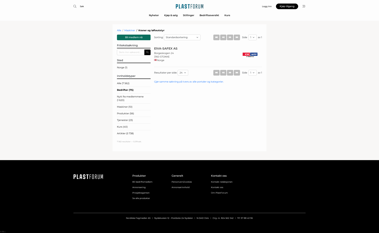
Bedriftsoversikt (209, 15)
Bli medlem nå (134, 37)
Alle (119, 30)
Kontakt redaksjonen (221, 182)
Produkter (125, 113)
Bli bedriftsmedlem (142, 182)
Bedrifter (125, 90)
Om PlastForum (219, 192)
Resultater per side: (166, 72)
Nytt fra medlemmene (130, 98)
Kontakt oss (217, 187)
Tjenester (125, 120)
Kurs (227, 15)
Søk (82, 6)
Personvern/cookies (182, 182)
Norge (122, 67)
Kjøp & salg (171, 15)
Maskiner (129, 30)
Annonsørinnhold (181, 187)
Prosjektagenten (141, 192)
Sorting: (159, 37)
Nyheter (154, 15)
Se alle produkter (141, 198)
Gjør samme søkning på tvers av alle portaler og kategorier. (189, 81)
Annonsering (139, 187)
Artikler (125, 133)
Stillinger (188, 15)
